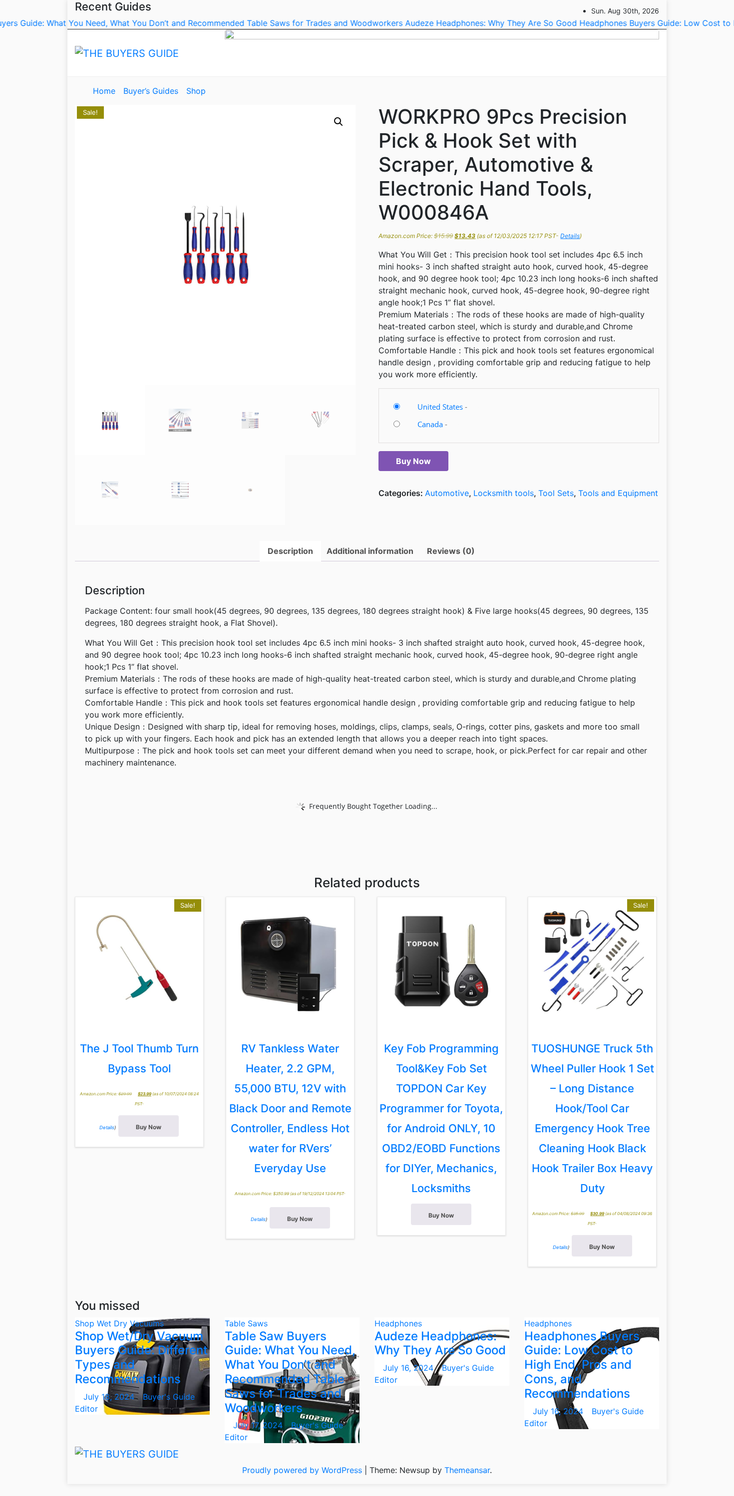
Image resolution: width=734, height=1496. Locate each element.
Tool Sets (556, 493)
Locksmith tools (503, 493)
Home (104, 91)
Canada (430, 424)
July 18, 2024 (110, 1397)
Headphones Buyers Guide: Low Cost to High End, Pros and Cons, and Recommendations (582, 1365)
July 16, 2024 (409, 1368)
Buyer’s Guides (150, 91)
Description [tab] (290, 551)
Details (570, 236)
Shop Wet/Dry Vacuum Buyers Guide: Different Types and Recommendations (141, 1357)
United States (440, 407)
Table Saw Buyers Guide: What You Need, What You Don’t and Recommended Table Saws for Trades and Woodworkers (290, 1372)
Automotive (447, 493)
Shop (196, 91)
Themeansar (467, 1470)
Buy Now (413, 461)
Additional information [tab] (370, 551)
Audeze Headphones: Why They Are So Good (440, 1343)
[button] (628, 90)
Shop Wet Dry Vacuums (119, 1323)
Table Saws (246, 1323)
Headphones (398, 1323)
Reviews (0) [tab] (451, 551)
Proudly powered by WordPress (303, 1470)
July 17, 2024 (259, 1425)
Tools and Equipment (618, 493)
